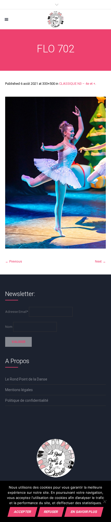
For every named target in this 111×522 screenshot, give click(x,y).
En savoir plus (84, 512)
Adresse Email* (16, 312)
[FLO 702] (55, 173)
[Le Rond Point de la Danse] (55, 19)
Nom (8, 327)
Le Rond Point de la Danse (26, 379)
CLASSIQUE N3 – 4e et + (77, 84)
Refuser (50, 512)
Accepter (22, 512)
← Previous (13, 261)
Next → (100, 261)
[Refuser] (104, 501)
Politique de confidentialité (26, 400)
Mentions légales (19, 390)
